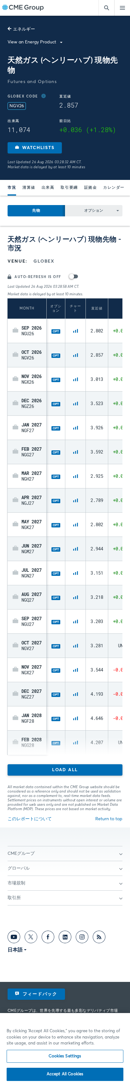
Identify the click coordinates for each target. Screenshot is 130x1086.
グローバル (19, 868)
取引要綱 (69, 188)
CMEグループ (21, 853)
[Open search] (106, 8)
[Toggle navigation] (122, 8)
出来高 (48, 188)
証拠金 (90, 188)
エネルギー (24, 29)
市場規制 (16, 883)
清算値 (28, 188)
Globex (43, 261)
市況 (12, 188)
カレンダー (114, 188)
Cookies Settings (65, 1056)
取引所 (14, 898)
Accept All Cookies (65, 1074)
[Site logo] (23, 8)
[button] (35, 147)
